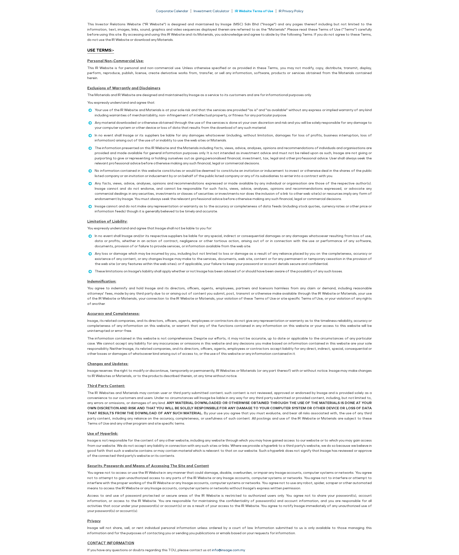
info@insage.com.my (228, 550)
